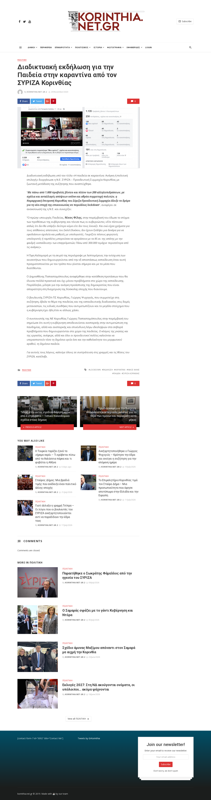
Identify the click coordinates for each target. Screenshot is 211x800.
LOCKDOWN (95, 369)
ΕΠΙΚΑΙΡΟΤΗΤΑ (62, 47)
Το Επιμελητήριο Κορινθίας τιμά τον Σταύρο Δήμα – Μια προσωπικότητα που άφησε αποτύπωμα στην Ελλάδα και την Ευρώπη (118, 488)
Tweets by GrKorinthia (89, 738)
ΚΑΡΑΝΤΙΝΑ (120, 369)
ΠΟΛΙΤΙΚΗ (22, 60)
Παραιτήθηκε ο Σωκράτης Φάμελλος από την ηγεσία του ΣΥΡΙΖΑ (97, 575)
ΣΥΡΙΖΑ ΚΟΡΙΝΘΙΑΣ (131, 373)
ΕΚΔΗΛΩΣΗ (108, 369)
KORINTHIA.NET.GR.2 (37, 92)
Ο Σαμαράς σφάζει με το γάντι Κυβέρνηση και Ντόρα (97, 613)
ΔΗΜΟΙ (31, 47)
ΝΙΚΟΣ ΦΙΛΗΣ (133, 369)
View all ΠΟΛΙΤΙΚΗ (77, 718)
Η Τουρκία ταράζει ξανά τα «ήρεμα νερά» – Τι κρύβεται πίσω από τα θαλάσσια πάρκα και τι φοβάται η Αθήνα (55, 457)
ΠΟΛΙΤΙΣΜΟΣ (81, 47)
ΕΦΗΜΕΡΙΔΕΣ (133, 47)
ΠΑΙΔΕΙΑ (117, 373)
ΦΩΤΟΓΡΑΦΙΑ (114, 47)
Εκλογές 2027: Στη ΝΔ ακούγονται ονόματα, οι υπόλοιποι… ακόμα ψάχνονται (98, 687)
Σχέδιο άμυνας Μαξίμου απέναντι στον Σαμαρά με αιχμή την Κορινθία (98, 650)
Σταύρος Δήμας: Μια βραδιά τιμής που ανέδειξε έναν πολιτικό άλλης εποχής (55, 484)
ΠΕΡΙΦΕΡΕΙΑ (46, 47)
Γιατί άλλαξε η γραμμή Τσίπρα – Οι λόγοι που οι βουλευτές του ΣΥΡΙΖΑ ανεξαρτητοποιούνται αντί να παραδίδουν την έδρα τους (54, 513)
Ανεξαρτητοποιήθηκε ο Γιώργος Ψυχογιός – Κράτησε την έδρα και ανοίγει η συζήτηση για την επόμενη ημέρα (118, 457)
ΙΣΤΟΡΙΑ (98, 47)
